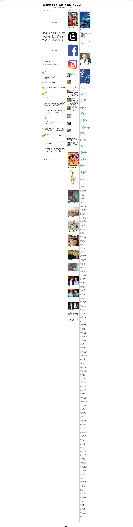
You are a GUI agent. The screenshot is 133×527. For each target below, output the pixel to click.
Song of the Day (55, 64)
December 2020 (82, 270)
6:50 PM (45, 116)
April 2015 (81, 362)
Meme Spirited (72, 137)
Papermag (81, 144)
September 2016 (82, 339)
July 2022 (81, 244)
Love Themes (45, 11)
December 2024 (82, 205)
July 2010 (81, 439)
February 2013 (82, 397)
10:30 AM (46, 83)
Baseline (81, 92)
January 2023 (82, 236)
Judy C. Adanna (46, 86)
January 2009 (82, 463)
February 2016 (82, 348)
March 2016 (82, 347)
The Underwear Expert (83, 171)
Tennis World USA (83, 165)
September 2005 (82, 517)
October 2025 (82, 191)
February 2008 (82, 478)
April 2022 (81, 248)
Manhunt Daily (82, 131)
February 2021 (82, 267)
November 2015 (82, 352)
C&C (80, 102)
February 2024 (82, 218)
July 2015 (81, 358)
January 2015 (82, 366)
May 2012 (81, 409)
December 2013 (82, 383)
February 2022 (82, 251)
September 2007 (82, 485)
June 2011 (81, 424)
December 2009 (82, 448)
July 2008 (81, 471)
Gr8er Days (81, 118)
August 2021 (82, 259)
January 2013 (82, 398)
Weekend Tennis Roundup (74, 121)
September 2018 (82, 306)
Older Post (64, 157)
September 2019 (82, 290)
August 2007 (82, 486)
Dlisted (81, 108)
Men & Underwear (82, 133)
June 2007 (81, 489)
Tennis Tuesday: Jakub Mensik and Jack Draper (73, 74)
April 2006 (81, 508)
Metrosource (82, 134)
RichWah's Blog (82, 152)
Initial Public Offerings (83, 125)
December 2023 (82, 221)
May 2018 (81, 312)
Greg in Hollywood (83, 119)
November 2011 (82, 417)
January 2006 (82, 512)
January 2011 (82, 431)
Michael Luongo (82, 135)
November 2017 (82, 320)
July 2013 (81, 390)
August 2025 (82, 194)
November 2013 (82, 385)
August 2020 (82, 275)
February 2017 (82, 332)
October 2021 (82, 256)
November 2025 (82, 190)
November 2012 (82, 401)
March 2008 (82, 477)
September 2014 (82, 371)
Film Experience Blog (83, 112)
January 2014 (82, 382)
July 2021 (81, 260)
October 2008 (82, 467)
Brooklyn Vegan (82, 100)
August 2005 (82, 519)
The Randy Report (83, 151)
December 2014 (82, 367)
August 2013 (82, 389)
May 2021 (81, 263)
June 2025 (81, 197)
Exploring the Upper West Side (84, 109)
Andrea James (82, 89)
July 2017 (81, 325)
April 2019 (81, 297)
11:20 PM (46, 124)
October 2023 (82, 224)
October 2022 (82, 240)
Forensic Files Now (83, 113)
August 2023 (82, 226)
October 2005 (82, 516)
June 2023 (81, 229)
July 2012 (81, 406)
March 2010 (82, 444)
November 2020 (82, 271)
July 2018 (81, 309)
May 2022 (81, 247)
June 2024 (81, 213)
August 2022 (82, 243)
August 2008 (82, 470)
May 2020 (81, 279)
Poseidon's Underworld (83, 147)
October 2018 (82, 305)
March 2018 (82, 314)
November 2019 (82, 287)
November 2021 (82, 255)
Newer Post (44, 157)
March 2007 (82, 493)
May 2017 (81, 328)
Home (54, 157)
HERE (84, 49)
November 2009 (82, 450)
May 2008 (81, 474)
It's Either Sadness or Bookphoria (85, 127)
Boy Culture (82, 98)
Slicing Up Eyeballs (83, 159)
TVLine (81, 170)
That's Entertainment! (83, 166)
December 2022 (82, 237)
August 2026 (82, 178)
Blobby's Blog (82, 94)
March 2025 (82, 201)
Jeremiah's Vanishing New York (84, 128)
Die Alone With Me (83, 107)
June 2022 (81, 245)
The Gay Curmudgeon (83, 115)
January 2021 (82, 268)
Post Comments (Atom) (49, 159)
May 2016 (81, 344)
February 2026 (82, 186)
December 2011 (82, 416)
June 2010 (81, 440)
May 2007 (81, 490)
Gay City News (82, 114)
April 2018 (81, 313)
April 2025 (81, 199)
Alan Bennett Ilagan (83, 88)
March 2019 (82, 298)
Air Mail (81, 87)
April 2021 (81, 264)
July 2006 (81, 504)
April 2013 (81, 394)
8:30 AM (45, 78)
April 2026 (81, 183)
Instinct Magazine (82, 126)
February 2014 (82, 381)
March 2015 (82, 363)
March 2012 (82, 412)
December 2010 (82, 432)
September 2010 (82, 436)
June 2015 (81, 359)
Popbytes (81, 146)
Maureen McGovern (48, 64)
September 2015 (82, 355)
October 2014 (82, 370)
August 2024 (82, 210)
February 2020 (82, 283)
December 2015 (82, 351)
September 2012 (82, 404)
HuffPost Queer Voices (83, 120)
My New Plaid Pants (83, 138)
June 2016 (81, 343)
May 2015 (81, 360)
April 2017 (81, 329)
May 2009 (81, 458)
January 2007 (82, 496)
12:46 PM (46, 97)
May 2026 (81, 182)
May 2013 (81, 393)
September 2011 (82, 420)
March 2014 (82, 379)
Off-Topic (81, 139)
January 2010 (82, 447)
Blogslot (81, 95)
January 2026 (82, 187)
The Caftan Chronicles (83, 101)
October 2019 (82, 289)
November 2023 (82, 222)
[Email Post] (58, 64)
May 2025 (81, 198)
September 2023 (82, 225)
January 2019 (82, 301)
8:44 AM (45, 154)
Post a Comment (44, 156)
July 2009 (81, 455)
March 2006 (82, 509)
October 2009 (82, 451)
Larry (45, 71)
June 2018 (81, 310)
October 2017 (82, 321)
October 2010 (82, 435)
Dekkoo (81, 105)
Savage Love (82, 153)
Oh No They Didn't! (83, 140)
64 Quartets (82, 158)
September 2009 (82, 452)
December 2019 (82, 286)
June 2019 (81, 294)
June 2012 (81, 408)
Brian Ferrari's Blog (83, 99)
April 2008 (81, 475)
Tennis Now (82, 164)
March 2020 (82, 282)
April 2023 (81, 232)
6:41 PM (45, 106)
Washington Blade (83, 172)
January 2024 (82, 220)
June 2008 (81, 473)
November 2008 (82, 466)
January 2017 (82, 333)
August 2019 (82, 291)
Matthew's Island (82, 132)
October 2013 (82, 386)
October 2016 (82, 337)
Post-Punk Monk (82, 148)
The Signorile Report (83, 157)
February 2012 (82, 413)
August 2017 (82, 324)
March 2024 (82, 217)
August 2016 (82, 340)
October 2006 (82, 500)
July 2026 (81, 179)
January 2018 (82, 317)
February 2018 (82, 316)
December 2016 (82, 335)
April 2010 (81, 443)
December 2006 (82, 497)
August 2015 (82, 356)
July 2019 (81, 293)
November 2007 (82, 482)
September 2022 (82, 241)
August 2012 (82, 405)
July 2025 (81, 195)
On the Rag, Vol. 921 (73, 90)
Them (81, 167)
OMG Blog (81, 141)
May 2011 (81, 425)
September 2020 (82, 274)
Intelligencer (82, 122)
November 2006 (82, 498)
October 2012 (82, 402)
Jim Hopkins (46, 92)
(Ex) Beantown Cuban (83, 93)
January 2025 (82, 203)
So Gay (81, 160)
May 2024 (81, 214)
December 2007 (82, 481)
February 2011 (82, 429)
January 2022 (82, 252)
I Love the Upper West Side (84, 121)
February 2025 (82, 202)
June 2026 (81, 180)
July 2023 (81, 228)
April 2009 (81, 459)
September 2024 (82, 209)
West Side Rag (82, 173)
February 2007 (82, 494)
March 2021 (82, 266)
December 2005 (82, 513)
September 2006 (82, 501)
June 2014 (81, 375)
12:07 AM (46, 144)
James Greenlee (46, 134)
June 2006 (81, 505)
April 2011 (81, 427)
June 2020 (81, 278)
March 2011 (82, 428)
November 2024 (82, 206)
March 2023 (82, 233)
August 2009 (82, 454)
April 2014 (81, 378)
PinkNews (81, 145)
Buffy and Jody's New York (57, 39)
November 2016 (82, 336)
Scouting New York (83, 154)
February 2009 (82, 462)
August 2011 (82, 421)
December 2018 (82, 302)
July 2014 (81, 374)
